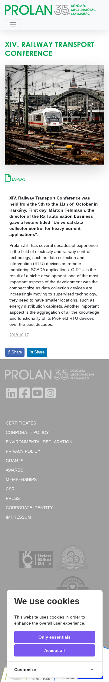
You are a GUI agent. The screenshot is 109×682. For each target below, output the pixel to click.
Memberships (21, 479)
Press (13, 498)
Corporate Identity (29, 507)
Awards (14, 470)
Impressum (18, 517)
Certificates (21, 423)
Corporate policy (27, 432)
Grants (14, 460)
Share (16, 352)
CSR (10, 488)
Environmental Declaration (39, 441)
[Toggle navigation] (13, 24)
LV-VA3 (18, 179)
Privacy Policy (23, 451)
